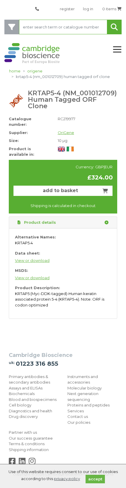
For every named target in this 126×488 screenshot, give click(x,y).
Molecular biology (84, 388)
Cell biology (20, 405)
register (67, 8)
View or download (32, 260)
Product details (39, 222)
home (15, 71)
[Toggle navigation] (117, 49)
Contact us (77, 416)
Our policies (78, 422)
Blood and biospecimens (33, 399)
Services (75, 411)
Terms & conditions (27, 443)
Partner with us (23, 432)
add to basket (60, 190)
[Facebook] (13, 462)
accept (95, 479)
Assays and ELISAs (25, 388)
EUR (109, 167)
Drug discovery (23, 416)
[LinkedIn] (23, 462)
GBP (99, 167)
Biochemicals (22, 393)
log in (88, 8)
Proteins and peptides (88, 405)
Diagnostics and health (30, 411)
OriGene (34, 71)
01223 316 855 (37, 363)
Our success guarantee (31, 438)
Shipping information (29, 449)
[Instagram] (32, 462)
